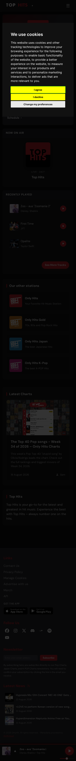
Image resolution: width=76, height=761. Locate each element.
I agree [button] (38, 89)
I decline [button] (38, 97)
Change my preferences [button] (38, 104)
